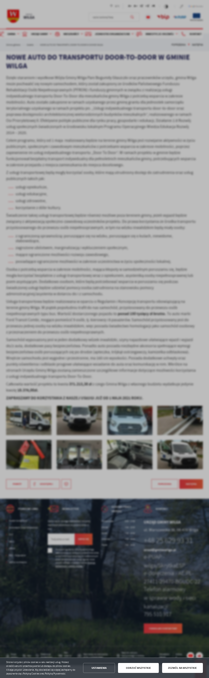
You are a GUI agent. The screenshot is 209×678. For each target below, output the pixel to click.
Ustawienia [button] (99, 668)
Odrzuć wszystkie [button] (138, 668)
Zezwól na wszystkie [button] (182, 668)
